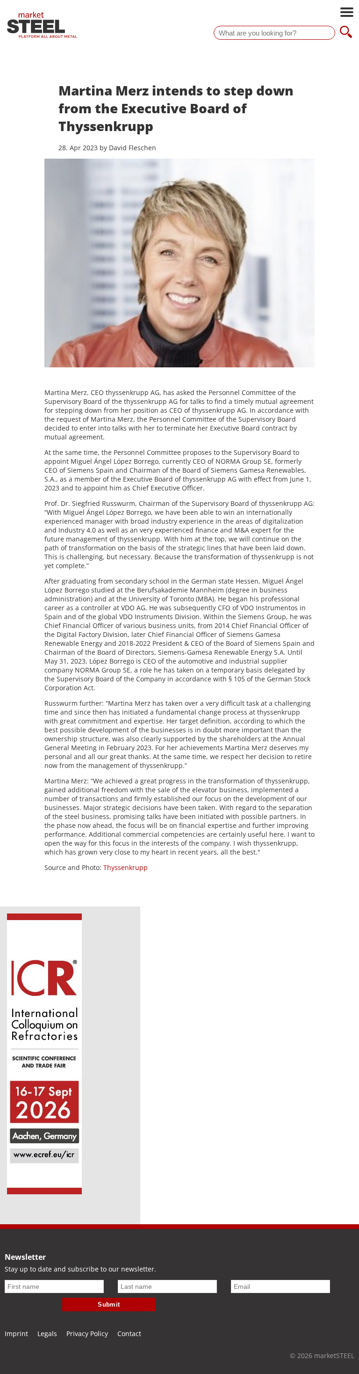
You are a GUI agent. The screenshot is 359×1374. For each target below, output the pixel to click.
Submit (109, 1304)
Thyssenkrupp (125, 867)
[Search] (346, 33)
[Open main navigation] (346, 13)
